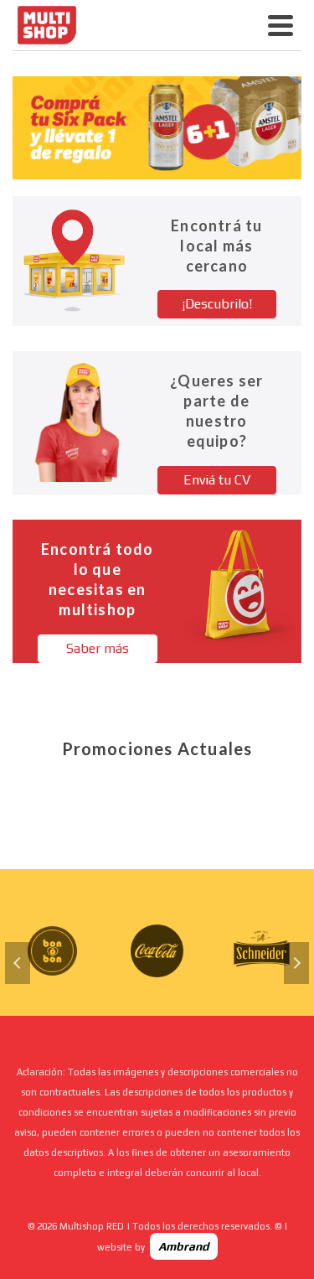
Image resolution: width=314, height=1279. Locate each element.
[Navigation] (280, 25)
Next (296, 963)
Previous (17, 963)
